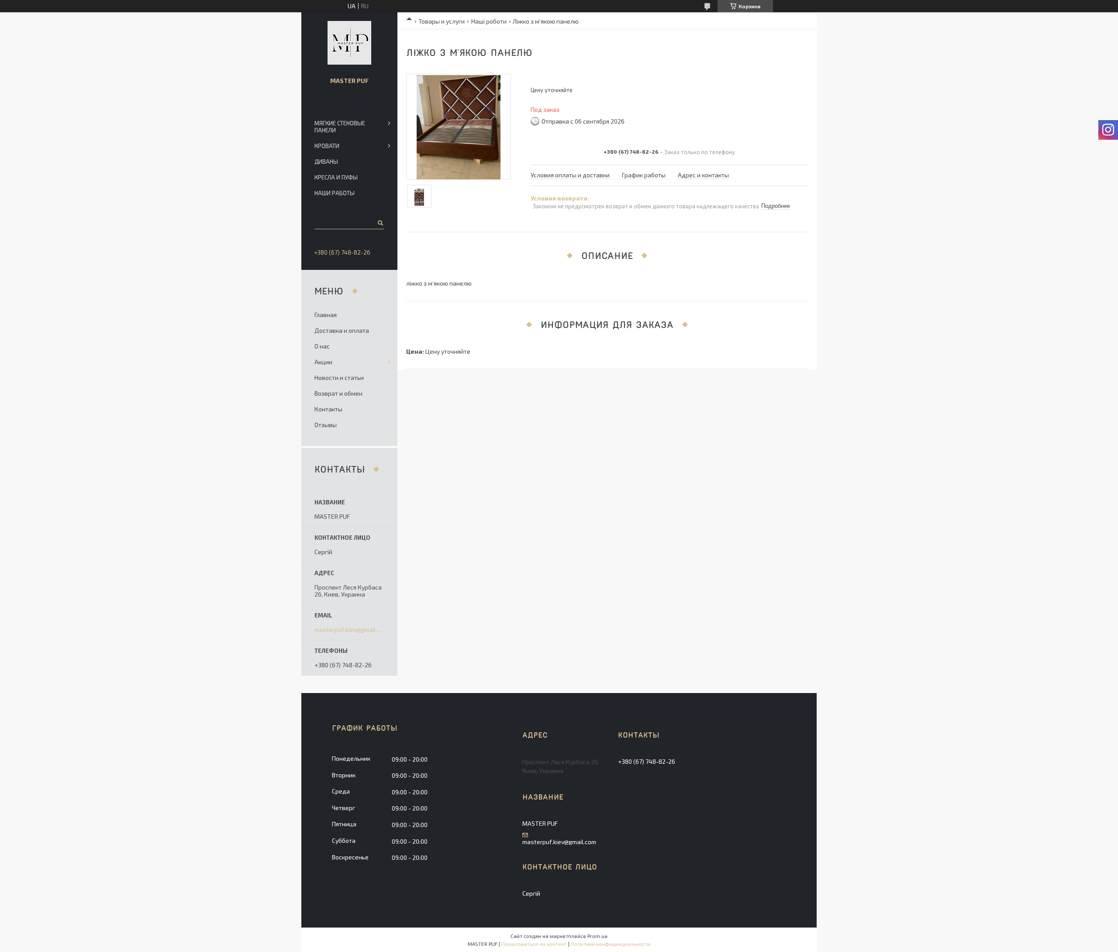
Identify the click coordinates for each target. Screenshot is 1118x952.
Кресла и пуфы (336, 177)
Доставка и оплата (341, 330)
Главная (325, 314)
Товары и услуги (441, 21)
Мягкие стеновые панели (339, 127)
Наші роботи (489, 21)
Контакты (328, 409)
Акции (323, 362)
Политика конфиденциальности (610, 944)
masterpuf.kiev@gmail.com (349, 629)
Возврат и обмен (338, 393)
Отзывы (325, 424)
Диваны (326, 161)
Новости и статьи (339, 377)
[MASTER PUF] (349, 43)
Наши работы (334, 193)
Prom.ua (597, 936)
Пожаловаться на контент (534, 944)
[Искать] (379, 222)
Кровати (326, 145)
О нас (322, 346)
